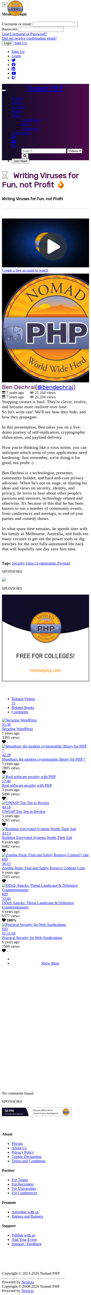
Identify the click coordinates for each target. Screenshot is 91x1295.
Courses (18, 107)
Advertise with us (25, 1212)
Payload (64, 563)
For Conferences (24, 1193)
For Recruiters (22, 1184)
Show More (50, 963)
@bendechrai (55, 387)
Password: (10, 29)
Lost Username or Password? (24, 34)
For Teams (20, 1180)
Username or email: (17, 24)
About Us (19, 1148)
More (16, 116)
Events (17, 98)
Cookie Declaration (26, 1157)
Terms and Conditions (28, 1161)
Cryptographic (45, 563)
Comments (20, 712)
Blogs (25, 124)
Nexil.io (27, 1282)
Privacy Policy (23, 1152)
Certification (30, 120)
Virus (29, 563)
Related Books (23, 708)
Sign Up (20, 43)
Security (18, 563)
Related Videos (23, 701)
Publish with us (23, 1235)
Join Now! (20, 161)
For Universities (24, 1188)
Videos (17, 103)
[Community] (14, 142)
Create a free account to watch (25, 270)
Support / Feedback (26, 1244)
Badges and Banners (27, 1216)
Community (30, 129)
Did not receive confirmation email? (29, 38)
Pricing (17, 1144)
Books (17, 111)
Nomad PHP (45, 88)
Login (7, 43)
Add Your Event (24, 1239)
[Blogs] (14, 137)
